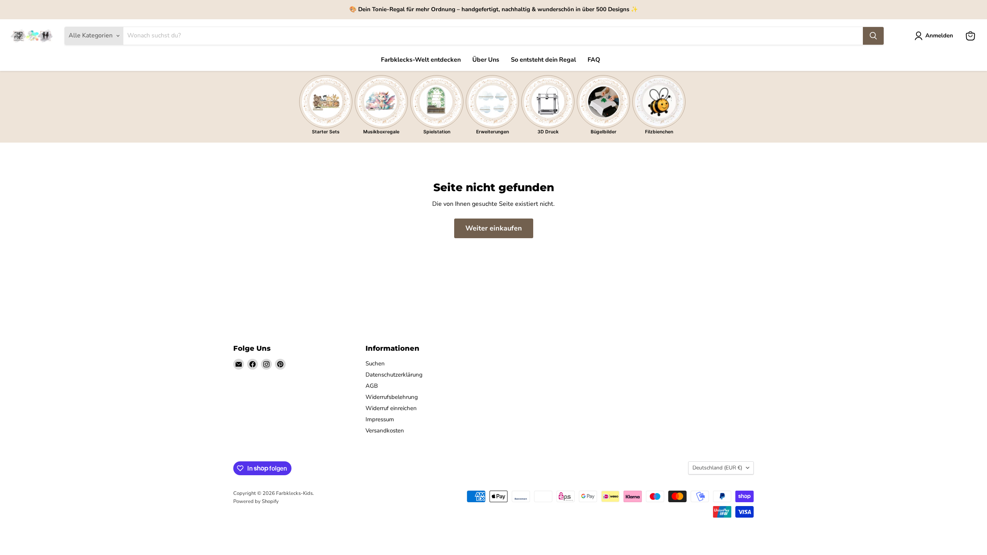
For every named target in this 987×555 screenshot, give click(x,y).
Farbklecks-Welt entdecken (421, 60)
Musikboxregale (381, 132)
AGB (371, 386)
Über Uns (485, 60)
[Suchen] (873, 36)
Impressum (379, 419)
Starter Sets (326, 132)
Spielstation (436, 132)
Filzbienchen (659, 132)
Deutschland (717, 467)
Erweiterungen (492, 132)
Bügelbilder (603, 132)
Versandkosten (384, 430)
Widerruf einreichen (391, 408)
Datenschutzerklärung (394, 374)
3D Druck (548, 132)
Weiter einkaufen (493, 228)
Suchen (375, 363)
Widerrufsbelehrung (391, 397)
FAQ (594, 60)
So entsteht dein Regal (543, 60)
